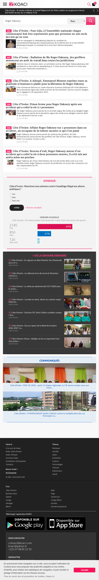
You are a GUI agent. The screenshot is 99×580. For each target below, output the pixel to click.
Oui (13, 194)
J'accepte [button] (84, 570)
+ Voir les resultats (33, 207)
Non (14, 197)
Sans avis (15, 201)
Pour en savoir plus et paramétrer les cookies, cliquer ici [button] (29, 576)
